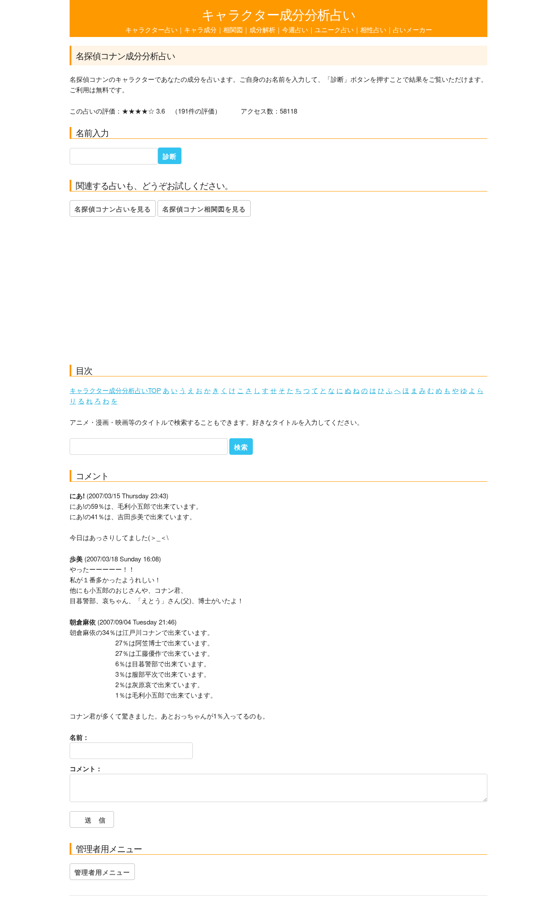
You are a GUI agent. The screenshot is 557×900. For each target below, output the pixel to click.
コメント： (86, 768)
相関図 (233, 29)
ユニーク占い (334, 29)
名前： (79, 737)
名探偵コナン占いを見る (112, 209)
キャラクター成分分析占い (278, 14)
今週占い (295, 29)
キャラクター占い (151, 29)
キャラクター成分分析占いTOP (115, 390)
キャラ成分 (200, 29)
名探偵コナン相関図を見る (204, 209)
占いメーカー (412, 29)
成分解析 (262, 29)
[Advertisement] (278, 293)
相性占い (373, 29)
